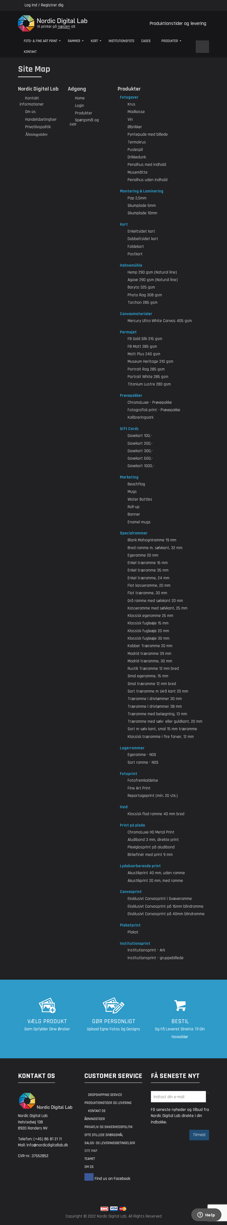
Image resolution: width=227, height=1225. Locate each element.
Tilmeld (199, 1135)
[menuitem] (42, 41)
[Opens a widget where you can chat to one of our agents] (206, 1215)
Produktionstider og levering (177, 23)
